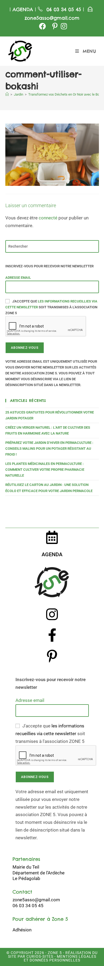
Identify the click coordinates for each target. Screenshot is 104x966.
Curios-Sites (39, 956)
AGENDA (22, 9)
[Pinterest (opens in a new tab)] (55, 26)
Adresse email (18, 278)
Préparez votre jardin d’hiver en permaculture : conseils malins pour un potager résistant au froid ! (49, 448)
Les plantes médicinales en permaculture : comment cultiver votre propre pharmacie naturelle (44, 469)
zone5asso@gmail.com (52, 18)
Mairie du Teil (26, 867)
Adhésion (22, 929)
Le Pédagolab (26, 878)
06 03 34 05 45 (64, 9)
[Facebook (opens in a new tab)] (42, 26)
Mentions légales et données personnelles (60, 958)
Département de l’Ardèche (39, 872)
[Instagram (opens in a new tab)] (63, 26)
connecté (48, 217)
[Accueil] (7, 94)
